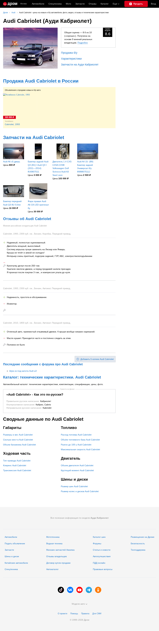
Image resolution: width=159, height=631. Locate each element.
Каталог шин (99, 537)
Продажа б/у (69, 52)
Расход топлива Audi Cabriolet (76, 434)
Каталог (105, 3)
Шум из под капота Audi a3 (23, 371)
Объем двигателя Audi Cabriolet (77, 465)
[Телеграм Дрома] (89, 590)
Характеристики (71, 58)
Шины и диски (12, 556)
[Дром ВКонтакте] (70, 590)
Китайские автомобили (16, 563)
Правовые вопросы (102, 569)
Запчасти (80, 3)
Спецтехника (11, 569)
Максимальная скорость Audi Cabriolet (80, 449)
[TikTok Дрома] (61, 590)
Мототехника (52, 537)
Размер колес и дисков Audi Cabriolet (80, 491)
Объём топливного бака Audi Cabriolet (80, 439)
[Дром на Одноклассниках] (98, 590)
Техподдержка (138, 550)
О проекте (62, 613)
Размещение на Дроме (142, 537)
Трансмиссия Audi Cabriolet (17, 470)
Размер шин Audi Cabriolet (74, 486)
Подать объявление (15, 543)
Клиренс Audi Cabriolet (14, 465)
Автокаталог (52, 569)
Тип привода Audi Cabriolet (16, 460)
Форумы (97, 543)
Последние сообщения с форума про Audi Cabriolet (43, 364)
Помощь (74, 613)
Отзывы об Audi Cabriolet (27, 219)
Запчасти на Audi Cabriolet (33, 137)
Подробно (82, 42)
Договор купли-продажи (58, 563)
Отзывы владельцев (56, 556)
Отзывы (92, 3)
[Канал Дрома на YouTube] (79, 590)
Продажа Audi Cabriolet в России (40, 80)
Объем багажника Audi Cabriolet (19, 444)
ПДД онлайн (99, 563)
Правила (85, 613)
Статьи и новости (101, 550)
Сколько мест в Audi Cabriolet (18, 439)
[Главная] (10, 4)
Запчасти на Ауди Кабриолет (79, 64)
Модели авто (78, 604)
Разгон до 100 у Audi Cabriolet (76, 444)
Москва (23, 4)
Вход (153, 3)
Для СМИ (96, 613)
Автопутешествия (102, 556)
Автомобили (38, 3)
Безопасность (138, 543)
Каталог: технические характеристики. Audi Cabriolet (52, 377)
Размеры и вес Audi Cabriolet (18, 434)
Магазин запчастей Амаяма (60, 550)
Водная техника (54, 543)
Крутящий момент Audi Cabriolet (77, 470)
